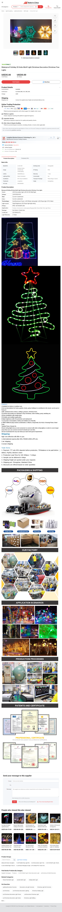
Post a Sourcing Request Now (45, 801)
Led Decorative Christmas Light (31, 894)
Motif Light (26, 11)
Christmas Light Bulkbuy (30, 898)
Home (3, 11)
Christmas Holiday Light (37, 890)
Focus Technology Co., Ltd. (21, 906)
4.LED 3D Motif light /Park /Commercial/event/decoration (15, 865)
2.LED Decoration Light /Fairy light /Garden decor (42, 863)
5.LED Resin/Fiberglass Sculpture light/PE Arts (23, 865)
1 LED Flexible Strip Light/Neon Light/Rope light (27, 863)
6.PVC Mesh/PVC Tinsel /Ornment (38, 865)
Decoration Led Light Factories (27, 887)
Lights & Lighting (9, 11)
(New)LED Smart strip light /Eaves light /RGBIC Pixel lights (15, 863)
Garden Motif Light (21, 880)
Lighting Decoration (18, 11)
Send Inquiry (15, 82)
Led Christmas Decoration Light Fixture (12, 894)
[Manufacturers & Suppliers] (31, 2)
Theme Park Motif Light (8, 880)
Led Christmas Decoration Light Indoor (12, 898)
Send (14, 801)
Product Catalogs (23, 859)
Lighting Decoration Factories (10, 887)
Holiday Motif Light (34, 11)
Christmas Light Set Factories (44, 887)
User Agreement (39, 906)
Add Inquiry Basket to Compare (31, 58)
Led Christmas (6, 890)
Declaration (46, 906)
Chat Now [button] (47, 82)
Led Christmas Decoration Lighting (21, 890)
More (3, 900)
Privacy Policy (53, 906)
